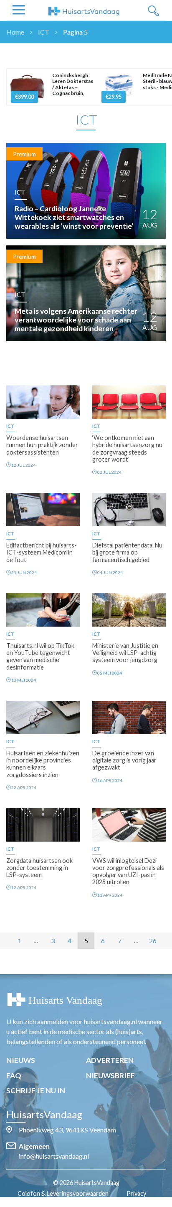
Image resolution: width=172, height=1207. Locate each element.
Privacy (136, 1193)
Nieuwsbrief (110, 1075)
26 (153, 941)
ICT (43, 32)
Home (15, 32)
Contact (90, 1202)
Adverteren (110, 1060)
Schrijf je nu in (35, 1090)
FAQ (13, 1075)
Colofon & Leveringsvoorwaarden (63, 1193)
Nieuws (20, 1060)
